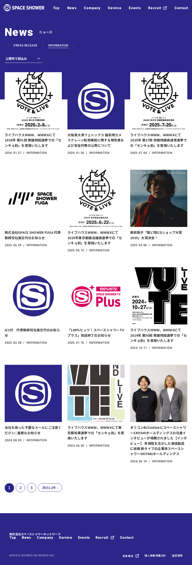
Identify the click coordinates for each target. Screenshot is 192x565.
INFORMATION (58, 45)
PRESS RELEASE (25, 45)
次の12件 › (50, 487)
